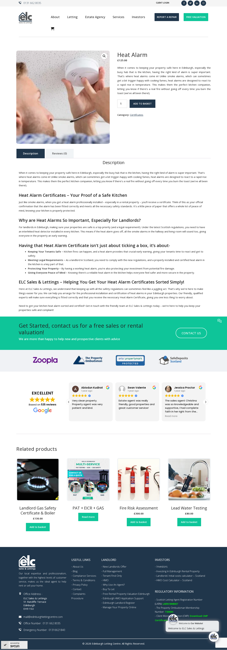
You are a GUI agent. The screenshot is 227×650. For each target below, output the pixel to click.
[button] (104, 56)
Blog (75, 571)
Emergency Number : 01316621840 (44, 630)
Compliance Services (84, 575)
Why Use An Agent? (114, 584)
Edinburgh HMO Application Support (123, 598)
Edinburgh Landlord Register (119, 602)
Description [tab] (30, 153)
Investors (162, 566)
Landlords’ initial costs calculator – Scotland (180, 575)
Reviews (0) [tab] (59, 153)
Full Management (112, 571)
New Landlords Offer (114, 566)
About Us (78, 566)
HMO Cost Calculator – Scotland (174, 580)
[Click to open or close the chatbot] (214, 637)
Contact (77, 589)
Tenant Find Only (112, 575)
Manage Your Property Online (119, 607)
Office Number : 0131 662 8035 (41, 623)
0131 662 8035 (32, 3)
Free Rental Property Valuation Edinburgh (126, 593)
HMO (106, 580)
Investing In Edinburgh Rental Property (178, 571)
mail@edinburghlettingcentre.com (43, 617)
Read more (88, 516)
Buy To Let (108, 589)
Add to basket (142, 103)
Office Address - (32, 594)
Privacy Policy (80, 584)
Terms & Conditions (84, 580)
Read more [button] (171, 416)
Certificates (136, 114)
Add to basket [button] (38, 527)
